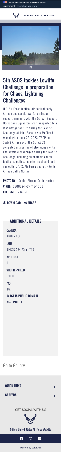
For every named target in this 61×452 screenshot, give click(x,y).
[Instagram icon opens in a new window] (30, 438)
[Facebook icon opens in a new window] (21, 438)
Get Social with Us (30, 410)
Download (13, 202)
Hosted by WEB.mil (30, 447)
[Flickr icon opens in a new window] (39, 438)
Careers (10, 394)
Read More (13, 302)
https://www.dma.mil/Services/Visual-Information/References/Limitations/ (27, 349)
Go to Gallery (14, 365)
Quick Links (13, 385)
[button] (29, 6)
